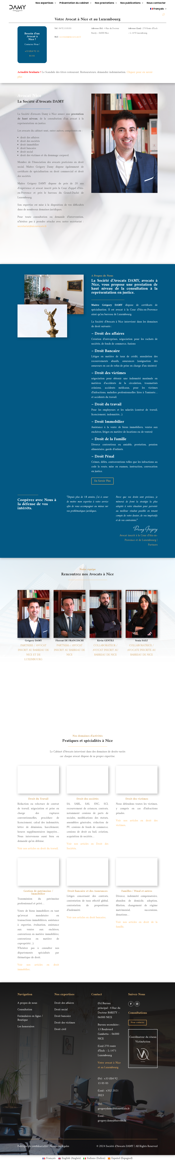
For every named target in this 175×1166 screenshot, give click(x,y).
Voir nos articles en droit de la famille (137, 924)
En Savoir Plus (102, 481)
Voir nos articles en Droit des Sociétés (87, 846)
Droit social (61, 1009)
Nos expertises (44, 3)
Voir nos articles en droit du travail (38, 848)
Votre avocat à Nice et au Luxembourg (109, 1065)
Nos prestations (104, 3)
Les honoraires (26, 1026)
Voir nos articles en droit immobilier (38, 967)
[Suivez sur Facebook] (130, 1003)
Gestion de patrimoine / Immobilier (38, 892)
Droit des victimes (137, 799)
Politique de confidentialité (33, 1146)
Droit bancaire (62, 1016)
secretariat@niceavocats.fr (70, 37)
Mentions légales (59, 1146)
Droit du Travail (38, 799)
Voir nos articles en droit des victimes (137, 823)
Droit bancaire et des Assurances (87, 891)
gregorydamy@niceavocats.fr (114, 1108)
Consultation (25, 1009)
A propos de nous (27, 1003)
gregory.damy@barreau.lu (112, 1120)
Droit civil (60, 1029)
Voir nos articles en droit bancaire (86, 917)
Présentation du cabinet (74, 3)
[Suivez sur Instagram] (137, 1003)
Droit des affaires (64, 1003)
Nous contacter (156, 3)
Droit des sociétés (87, 799)
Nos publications (130, 3)
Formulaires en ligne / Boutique (30, 1018)
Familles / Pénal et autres (136, 891)
